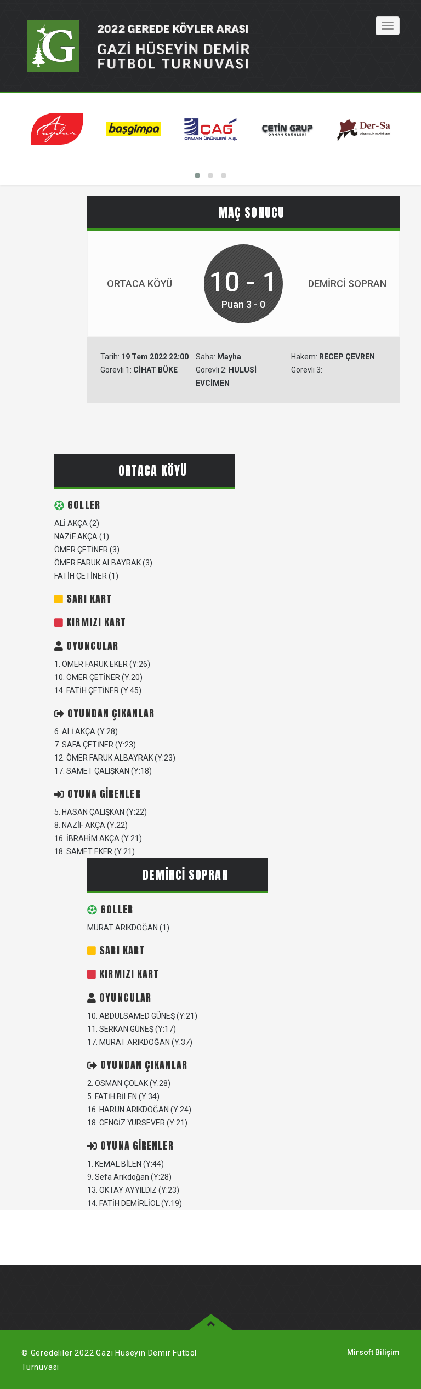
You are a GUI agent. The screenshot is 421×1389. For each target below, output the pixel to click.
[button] (197, 175)
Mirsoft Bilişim (373, 1352)
